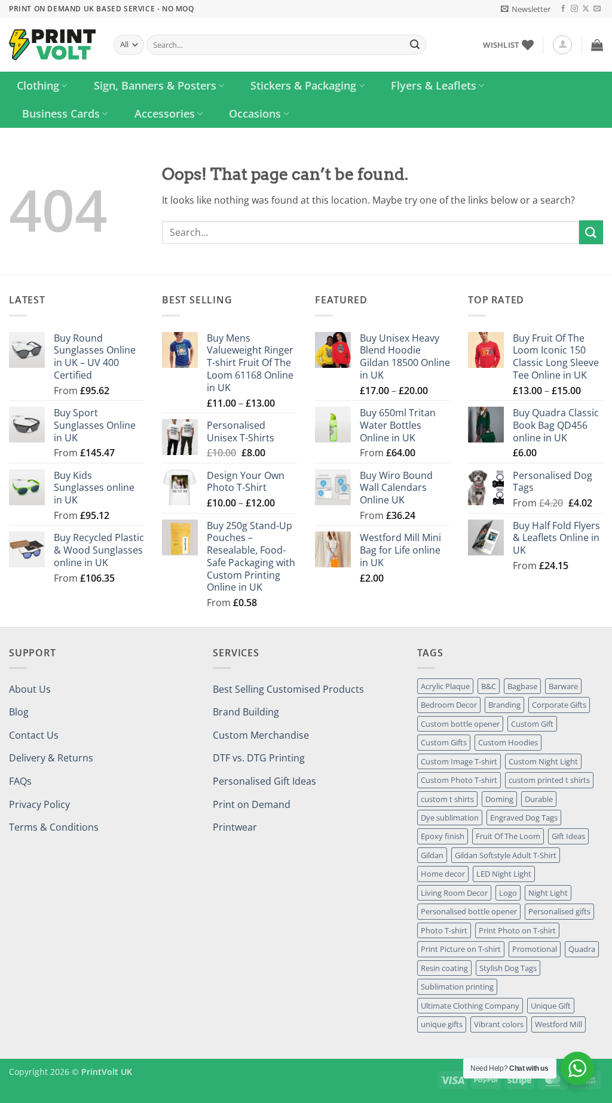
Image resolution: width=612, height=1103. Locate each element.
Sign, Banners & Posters (155, 85)
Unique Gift (551, 1005)
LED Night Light (503, 873)
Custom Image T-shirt (459, 761)
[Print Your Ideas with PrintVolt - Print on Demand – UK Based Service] (52, 44)
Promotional (534, 949)
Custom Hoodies (508, 742)
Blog (19, 711)
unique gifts (442, 1024)
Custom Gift (532, 723)
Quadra (581, 949)
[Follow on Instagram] (574, 9)
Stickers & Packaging (303, 85)
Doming (499, 799)
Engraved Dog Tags (524, 817)
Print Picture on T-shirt (461, 949)
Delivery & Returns (51, 757)
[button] (525, 9)
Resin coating (444, 968)
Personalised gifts (559, 911)
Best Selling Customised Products (288, 689)
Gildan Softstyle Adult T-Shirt (505, 855)
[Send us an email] (597, 9)
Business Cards (61, 113)
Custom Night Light (543, 761)
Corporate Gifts (559, 704)
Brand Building (246, 711)
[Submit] (415, 45)
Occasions (255, 113)
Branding (504, 704)
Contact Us (34, 735)
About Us (30, 689)
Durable (539, 799)
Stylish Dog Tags (508, 968)
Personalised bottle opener (469, 911)
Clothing (38, 85)
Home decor (443, 873)
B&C (488, 686)
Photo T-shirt (444, 930)
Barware (563, 686)
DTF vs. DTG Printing (259, 757)
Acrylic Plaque (445, 686)
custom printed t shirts (549, 780)
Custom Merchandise (261, 735)
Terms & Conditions (54, 827)
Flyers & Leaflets (433, 85)
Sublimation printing (457, 986)
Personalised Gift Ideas (264, 781)
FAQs (20, 781)
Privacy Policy (39, 804)
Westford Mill (558, 1024)
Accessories (164, 113)
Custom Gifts (444, 742)
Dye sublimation (450, 817)
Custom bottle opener (460, 723)
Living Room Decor (454, 892)
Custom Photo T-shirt (459, 780)
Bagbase (522, 686)
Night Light (548, 892)
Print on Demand (251, 804)
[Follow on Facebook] (563, 9)
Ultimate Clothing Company (470, 1005)
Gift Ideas (568, 836)
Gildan (432, 855)
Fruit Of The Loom (508, 836)
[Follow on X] (585, 9)
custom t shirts (447, 799)
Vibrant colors (499, 1024)
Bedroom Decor (449, 704)
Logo (508, 892)
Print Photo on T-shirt (517, 930)
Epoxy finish (442, 836)
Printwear (235, 827)
